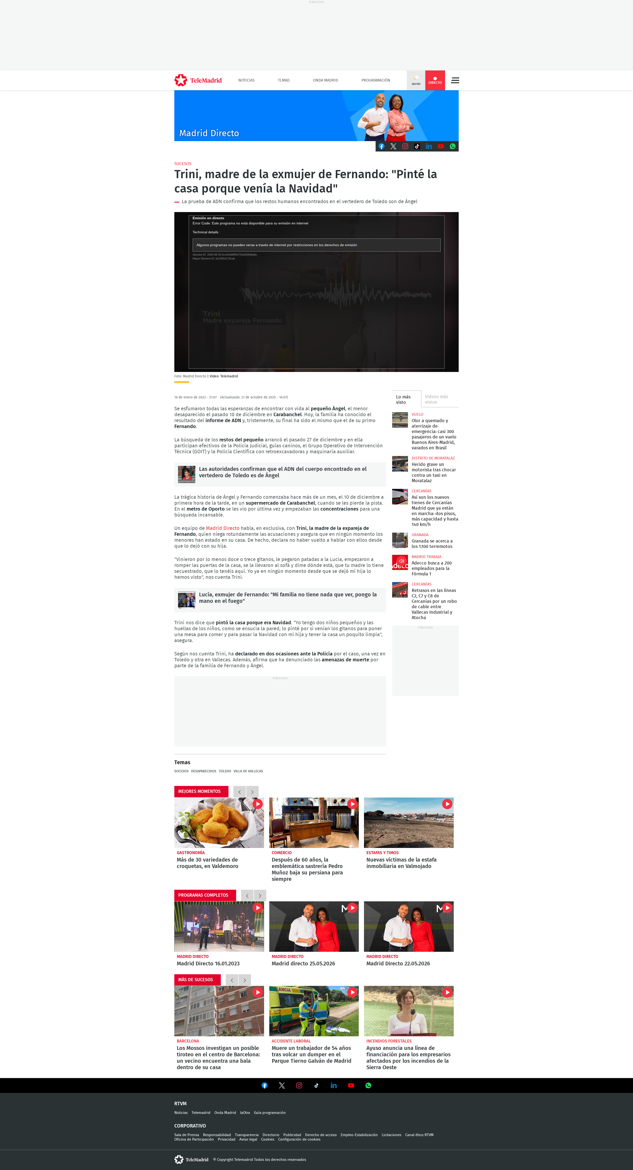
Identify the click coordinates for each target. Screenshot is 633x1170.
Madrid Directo (223, 528)
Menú (455, 80)
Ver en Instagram (299, 1085)
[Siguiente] (252, 791)
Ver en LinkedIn (334, 1085)
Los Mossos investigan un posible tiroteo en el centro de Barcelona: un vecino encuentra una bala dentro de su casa (219, 1011)
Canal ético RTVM (419, 1135)
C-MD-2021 (316, 115)
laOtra (245, 1113)
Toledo (225, 771)
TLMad (284, 80)
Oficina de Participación (194, 1139)
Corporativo (190, 1126)
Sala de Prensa (186, 1135)
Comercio (282, 853)
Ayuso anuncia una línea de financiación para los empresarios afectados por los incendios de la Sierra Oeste (409, 1011)
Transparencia (247, 1135)
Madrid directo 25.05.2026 (314, 926)
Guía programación (270, 1113)
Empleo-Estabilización (359, 1135)
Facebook (381, 146)
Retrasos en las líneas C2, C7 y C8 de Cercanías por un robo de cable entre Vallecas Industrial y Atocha (400, 590)
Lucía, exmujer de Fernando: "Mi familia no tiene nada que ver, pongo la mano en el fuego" (186, 600)
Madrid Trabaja (426, 557)
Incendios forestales (389, 1041)
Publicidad (292, 1135)
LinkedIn (429, 146)
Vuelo (417, 414)
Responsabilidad (217, 1135)
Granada (420, 535)
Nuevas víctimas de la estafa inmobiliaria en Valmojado (409, 823)
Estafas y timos (382, 853)
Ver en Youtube (351, 1085)
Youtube (441, 146)
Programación (376, 80)
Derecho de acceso (321, 1135)
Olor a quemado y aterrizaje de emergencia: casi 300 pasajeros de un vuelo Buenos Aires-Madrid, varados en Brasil (400, 420)
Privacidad (226, 1139)
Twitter (393, 146)
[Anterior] (239, 791)
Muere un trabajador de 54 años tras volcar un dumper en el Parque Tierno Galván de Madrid (314, 1011)
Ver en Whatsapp (368, 1085)
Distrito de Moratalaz (433, 458)
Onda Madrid (325, 80)
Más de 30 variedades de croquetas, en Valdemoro (219, 823)
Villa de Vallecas (248, 771)
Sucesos (182, 164)
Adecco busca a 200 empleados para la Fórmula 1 (400, 562)
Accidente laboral (291, 1041)
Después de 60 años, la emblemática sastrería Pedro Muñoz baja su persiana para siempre (314, 823)
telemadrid (191, 1159)
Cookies (267, 1139)
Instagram (405, 146)
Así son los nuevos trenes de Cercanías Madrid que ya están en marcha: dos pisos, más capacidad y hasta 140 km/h (400, 496)
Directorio (271, 1135)
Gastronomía (191, 853)
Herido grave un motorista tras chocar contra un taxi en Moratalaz (400, 464)
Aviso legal (248, 1139)
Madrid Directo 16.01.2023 (219, 926)
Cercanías (421, 491)
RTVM (180, 1103)
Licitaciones (391, 1135)
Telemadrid (201, 1113)
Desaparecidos (203, 771)
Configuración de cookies (299, 1139)
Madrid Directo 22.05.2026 (409, 926)
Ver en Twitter (282, 1086)
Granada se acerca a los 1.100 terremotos (400, 540)
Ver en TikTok (316, 1086)
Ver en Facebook (265, 1086)
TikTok (417, 146)
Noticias (246, 80)
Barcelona (188, 1041)
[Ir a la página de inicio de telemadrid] (198, 80)
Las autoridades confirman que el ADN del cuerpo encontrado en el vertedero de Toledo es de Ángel (186, 474)
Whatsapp (453, 146)
